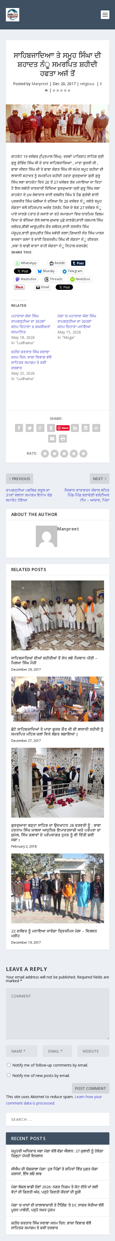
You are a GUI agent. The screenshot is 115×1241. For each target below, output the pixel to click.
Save (65, 428)
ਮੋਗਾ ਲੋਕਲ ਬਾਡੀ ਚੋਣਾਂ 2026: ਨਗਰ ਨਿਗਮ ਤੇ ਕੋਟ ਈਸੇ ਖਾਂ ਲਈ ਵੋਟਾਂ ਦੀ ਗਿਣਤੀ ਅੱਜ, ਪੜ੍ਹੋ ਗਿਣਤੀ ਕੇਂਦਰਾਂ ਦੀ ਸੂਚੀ (54, 1189)
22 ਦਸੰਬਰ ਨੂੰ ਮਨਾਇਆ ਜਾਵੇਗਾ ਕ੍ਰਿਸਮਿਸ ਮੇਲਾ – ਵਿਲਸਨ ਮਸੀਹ (54, 933)
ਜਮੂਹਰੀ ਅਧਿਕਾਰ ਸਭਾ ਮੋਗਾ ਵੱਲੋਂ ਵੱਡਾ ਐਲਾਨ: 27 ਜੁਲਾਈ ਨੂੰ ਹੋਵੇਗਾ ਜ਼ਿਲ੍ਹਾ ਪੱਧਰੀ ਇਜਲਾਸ (57, 1153)
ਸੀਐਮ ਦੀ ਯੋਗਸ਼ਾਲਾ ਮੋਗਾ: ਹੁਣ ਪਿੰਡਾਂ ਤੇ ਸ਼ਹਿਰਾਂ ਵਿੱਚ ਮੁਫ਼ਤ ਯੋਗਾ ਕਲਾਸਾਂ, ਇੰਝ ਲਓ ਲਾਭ (54, 1171)
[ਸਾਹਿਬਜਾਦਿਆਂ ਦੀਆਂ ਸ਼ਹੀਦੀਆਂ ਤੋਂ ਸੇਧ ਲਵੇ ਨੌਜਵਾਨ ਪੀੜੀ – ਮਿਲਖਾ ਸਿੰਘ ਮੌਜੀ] (57, 615)
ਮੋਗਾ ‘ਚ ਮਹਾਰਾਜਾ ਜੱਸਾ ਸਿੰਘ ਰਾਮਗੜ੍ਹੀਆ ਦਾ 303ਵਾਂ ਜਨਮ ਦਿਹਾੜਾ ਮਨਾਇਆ (76, 321)
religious (87, 83)
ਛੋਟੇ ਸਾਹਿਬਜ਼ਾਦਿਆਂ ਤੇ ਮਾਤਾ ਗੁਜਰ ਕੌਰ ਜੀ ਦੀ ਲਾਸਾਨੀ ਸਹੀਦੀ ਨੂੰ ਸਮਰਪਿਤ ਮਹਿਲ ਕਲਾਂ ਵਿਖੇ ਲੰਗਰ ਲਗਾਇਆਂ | (57, 732)
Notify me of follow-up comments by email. (50, 1065)
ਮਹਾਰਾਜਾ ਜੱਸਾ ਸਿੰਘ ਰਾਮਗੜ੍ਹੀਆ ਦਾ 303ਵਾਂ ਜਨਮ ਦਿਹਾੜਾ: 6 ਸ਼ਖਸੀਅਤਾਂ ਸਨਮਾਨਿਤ (30, 324)
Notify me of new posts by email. (41, 1075)
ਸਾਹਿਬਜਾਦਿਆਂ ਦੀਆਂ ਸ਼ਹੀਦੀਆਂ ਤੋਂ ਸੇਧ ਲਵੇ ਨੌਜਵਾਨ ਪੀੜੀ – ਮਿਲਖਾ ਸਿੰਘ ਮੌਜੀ (54, 660)
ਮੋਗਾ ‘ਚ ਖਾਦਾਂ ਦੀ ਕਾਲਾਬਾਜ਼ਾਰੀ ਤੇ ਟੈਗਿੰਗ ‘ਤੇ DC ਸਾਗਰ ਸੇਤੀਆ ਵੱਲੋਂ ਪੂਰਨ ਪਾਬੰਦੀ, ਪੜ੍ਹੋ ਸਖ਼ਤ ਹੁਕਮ (57, 1207)
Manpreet (40, 83)
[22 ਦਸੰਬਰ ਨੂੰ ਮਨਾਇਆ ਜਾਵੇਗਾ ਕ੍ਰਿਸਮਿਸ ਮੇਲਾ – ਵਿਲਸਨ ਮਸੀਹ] (57, 888)
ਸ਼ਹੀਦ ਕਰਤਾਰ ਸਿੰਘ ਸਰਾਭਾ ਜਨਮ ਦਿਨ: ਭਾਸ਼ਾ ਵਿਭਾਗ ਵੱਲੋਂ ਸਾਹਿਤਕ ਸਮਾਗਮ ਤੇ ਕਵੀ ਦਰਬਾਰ (31, 359)
